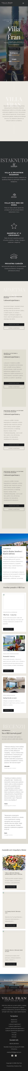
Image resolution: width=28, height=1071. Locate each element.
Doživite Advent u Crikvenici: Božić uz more (14, 950)
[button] (14, 324)
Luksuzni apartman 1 (15, 1024)
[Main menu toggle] (23, 3)
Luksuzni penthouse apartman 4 (14, 1028)
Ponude (14, 1034)
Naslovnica (14, 1019)
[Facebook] (12, 1056)
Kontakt (14, 1037)
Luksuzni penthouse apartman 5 (14, 1030)
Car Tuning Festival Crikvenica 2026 (12, 912)
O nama (14, 1032)
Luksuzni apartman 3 (15, 1026)
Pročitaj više (11, 886)
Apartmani (14, 1022)
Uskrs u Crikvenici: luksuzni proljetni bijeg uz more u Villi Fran (13, 873)
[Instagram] (16, 1056)
